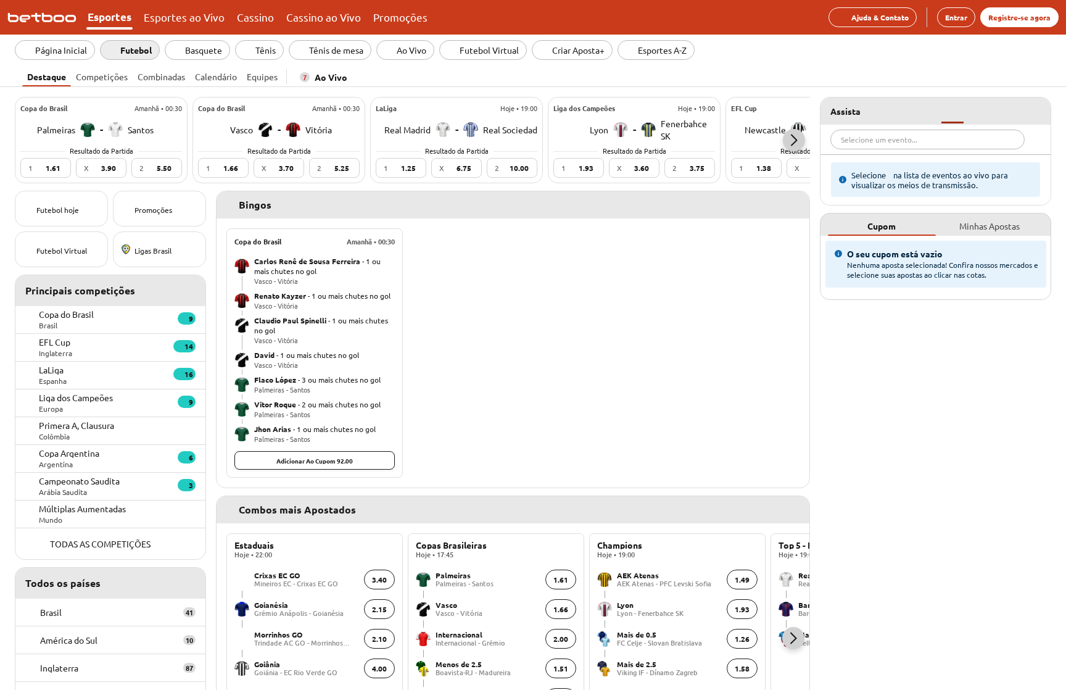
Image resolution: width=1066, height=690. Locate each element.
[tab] (46, 75)
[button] (794, 140)
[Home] (44, 17)
